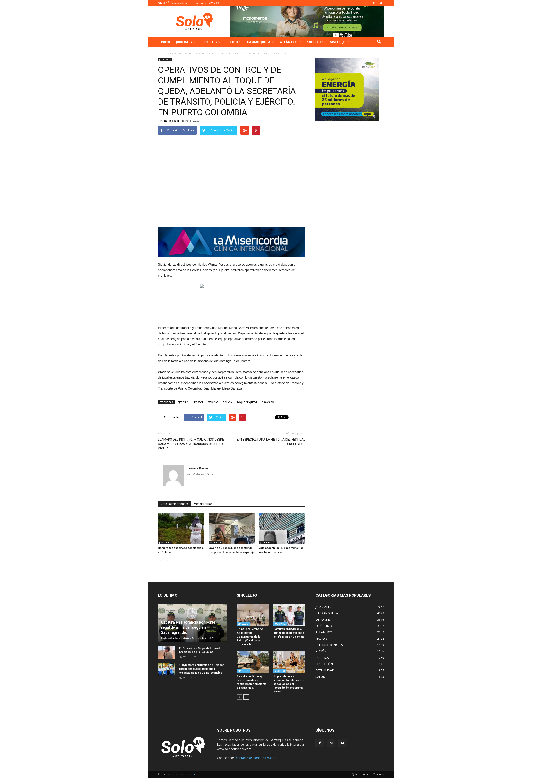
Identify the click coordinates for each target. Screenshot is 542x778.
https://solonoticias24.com (200, 474)
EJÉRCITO (183, 402)
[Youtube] (381, 3)
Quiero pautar (360, 774)
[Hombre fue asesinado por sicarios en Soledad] (181, 528)
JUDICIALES (184, 42)
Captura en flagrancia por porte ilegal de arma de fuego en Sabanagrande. (188, 627)
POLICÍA (227, 402)
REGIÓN (232, 42)
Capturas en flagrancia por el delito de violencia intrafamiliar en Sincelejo (288, 632)
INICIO (165, 42)
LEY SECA (198, 402)
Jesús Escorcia (186, 774)
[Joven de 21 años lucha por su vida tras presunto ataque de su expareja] (232, 528)
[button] (379, 42)
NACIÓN (321, 639)
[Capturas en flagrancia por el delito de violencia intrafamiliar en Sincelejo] (289, 615)
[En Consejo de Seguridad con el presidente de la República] (166, 652)
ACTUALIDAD (324, 670)
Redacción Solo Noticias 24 (177, 637)
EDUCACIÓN (324, 664)
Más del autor (203, 504)
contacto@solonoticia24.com (256, 758)
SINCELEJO (338, 42)
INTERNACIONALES (329, 645)
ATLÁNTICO (288, 42)
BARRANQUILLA (258, 42)
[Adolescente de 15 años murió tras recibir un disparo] (282, 528)
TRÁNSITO (268, 402)
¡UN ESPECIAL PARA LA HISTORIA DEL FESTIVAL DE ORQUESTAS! (271, 442)
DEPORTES (209, 42)
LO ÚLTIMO (323, 626)
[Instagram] (374, 3)
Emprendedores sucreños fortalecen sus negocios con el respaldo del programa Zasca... (288, 684)
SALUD (320, 677)
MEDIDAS (213, 402)
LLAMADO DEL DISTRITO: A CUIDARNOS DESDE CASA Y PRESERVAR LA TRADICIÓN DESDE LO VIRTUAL (191, 444)
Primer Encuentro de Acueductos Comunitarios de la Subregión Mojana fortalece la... (250, 636)
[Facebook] (367, 3)
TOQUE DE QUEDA (246, 402)
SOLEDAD (314, 42)
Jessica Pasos (171, 120)
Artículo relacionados (174, 504)
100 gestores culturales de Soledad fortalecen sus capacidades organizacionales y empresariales (201, 668)
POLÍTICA (322, 658)
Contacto (378, 774)
